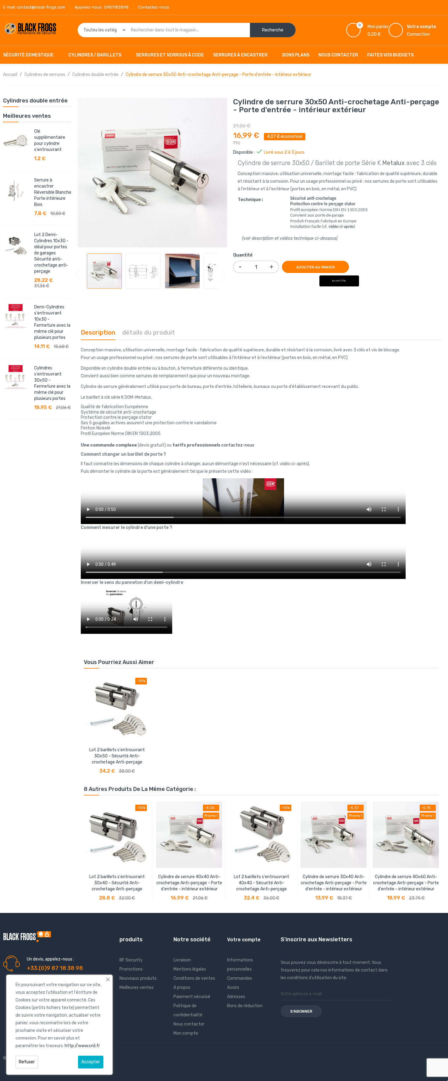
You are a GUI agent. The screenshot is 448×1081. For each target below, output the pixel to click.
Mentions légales (189, 969)
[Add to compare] (90, 766)
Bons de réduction (245, 1005)
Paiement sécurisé (191, 996)
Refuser (27, 1062)
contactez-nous (237, 445)
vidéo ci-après (341, 226)
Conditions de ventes (194, 978)
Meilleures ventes (136, 987)
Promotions (131, 969)
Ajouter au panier (315, 267)
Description (98, 332)
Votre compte (244, 940)
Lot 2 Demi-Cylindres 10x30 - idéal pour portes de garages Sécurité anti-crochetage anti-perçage (51, 253)
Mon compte (185, 1033)
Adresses (236, 996)
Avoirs (233, 987)
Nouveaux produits (138, 978)
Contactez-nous (153, 7)
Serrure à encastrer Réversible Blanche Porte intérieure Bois (52, 192)
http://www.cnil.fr (82, 1045)
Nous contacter (188, 1024)
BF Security (131, 960)
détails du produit (148, 332)
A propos (181, 987)
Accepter (90, 1062)
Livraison (182, 960)
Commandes (239, 978)
